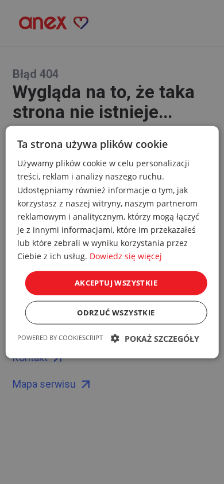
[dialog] (112, 242)
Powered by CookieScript (60, 337)
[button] (155, 338)
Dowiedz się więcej (126, 256)
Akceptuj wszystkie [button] (116, 283)
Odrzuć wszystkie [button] (116, 312)
